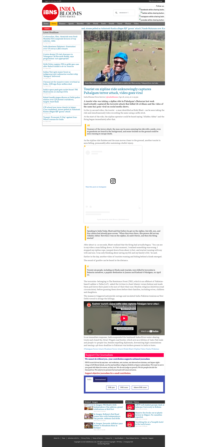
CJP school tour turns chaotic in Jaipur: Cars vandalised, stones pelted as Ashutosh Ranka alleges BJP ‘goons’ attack (61, 109)
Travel (119, 23)
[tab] (89, 379)
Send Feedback (119, 438)
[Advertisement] (62, 219)
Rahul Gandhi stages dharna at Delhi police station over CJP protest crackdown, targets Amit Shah (61, 99)
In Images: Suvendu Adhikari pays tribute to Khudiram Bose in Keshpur (108, 425)
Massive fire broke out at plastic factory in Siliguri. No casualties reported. (148, 415)
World (95, 23)
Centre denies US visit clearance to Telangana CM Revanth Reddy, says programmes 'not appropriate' (58, 56)
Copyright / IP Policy (115, 442)
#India (148, 349)
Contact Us (108, 438)
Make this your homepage (155, 1)
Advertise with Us (73, 438)
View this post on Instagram (96, 187)
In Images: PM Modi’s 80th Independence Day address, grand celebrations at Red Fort (108, 407)
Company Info (128, 442)
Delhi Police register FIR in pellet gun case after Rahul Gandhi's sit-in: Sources (61, 65)
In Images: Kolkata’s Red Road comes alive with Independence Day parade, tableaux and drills (107, 416)
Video (136, 23)
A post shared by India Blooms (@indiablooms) (113, 219)
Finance (62, 23)
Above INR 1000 (140, 387)
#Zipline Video (139, 349)
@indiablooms (112, 97)
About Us (56, 438)
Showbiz (80, 23)
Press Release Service (132, 438)
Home (46, 23)
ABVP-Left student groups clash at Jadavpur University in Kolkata (149, 406)
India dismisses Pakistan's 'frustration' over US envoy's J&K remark (59, 47)
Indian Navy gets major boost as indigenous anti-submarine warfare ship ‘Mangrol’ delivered (60, 74)
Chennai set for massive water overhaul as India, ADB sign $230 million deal (61, 83)
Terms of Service (98, 438)
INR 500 (111, 387)
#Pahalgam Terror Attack (94, 349)
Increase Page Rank (104, 444)
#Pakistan (155, 349)
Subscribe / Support (147, 438)
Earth (103, 23)
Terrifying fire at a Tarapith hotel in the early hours (149, 423)
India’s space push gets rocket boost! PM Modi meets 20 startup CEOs (60, 90)
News (54, 23)
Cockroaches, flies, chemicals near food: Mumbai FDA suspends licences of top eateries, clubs (60, 38)
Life (88, 23)
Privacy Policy (85, 438)
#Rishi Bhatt (128, 349)
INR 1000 (124, 387)
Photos (128, 23)
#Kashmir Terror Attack (113, 349)
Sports (71, 23)
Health (111, 23)
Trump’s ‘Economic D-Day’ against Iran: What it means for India (60, 118)
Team (63, 438)
